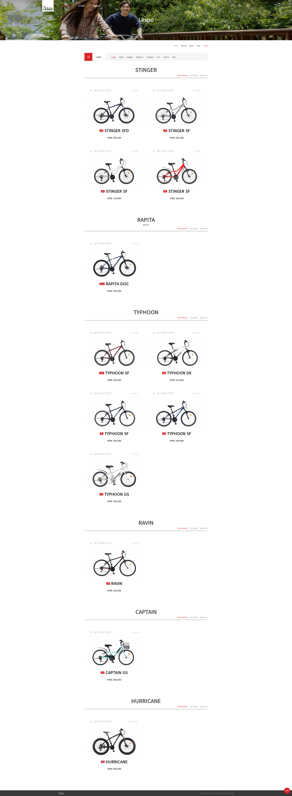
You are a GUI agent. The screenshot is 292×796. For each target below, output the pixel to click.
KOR (231, 5)
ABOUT (97, 5)
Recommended (182, 75)
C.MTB (113, 57)
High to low (204, 75)
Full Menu (248, 5)
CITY (158, 57)
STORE (81, 5)
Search (241, 5)
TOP (287, 791)
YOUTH (166, 57)
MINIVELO (139, 57)
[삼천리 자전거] (48, 5)
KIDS (174, 57)
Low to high (194, 75)
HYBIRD (130, 57)
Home (176, 46)
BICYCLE (66, 5)
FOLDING (150, 57)
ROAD (121, 57)
